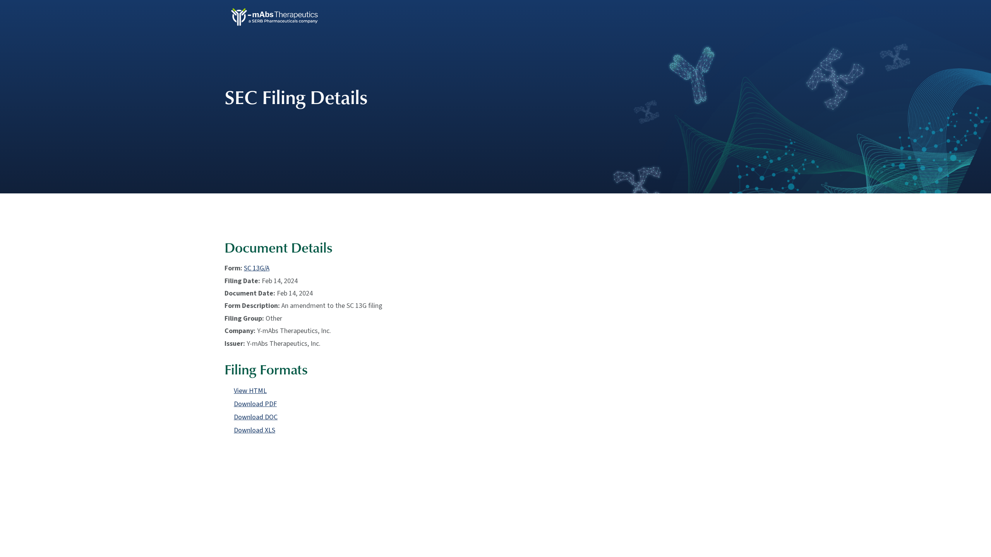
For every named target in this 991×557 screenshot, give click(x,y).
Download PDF (255, 404)
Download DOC (256, 417)
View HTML (250, 391)
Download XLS (254, 430)
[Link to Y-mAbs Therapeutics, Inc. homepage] (278, 16)
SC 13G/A (256, 268)
